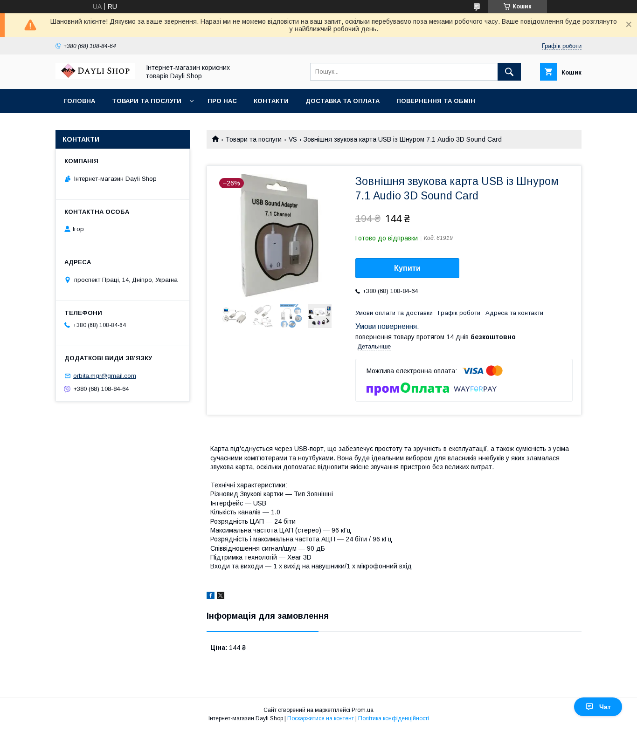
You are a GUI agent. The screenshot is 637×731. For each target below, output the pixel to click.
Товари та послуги (146, 100)
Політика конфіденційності (393, 718)
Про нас (222, 100)
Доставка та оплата (342, 100)
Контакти (271, 100)
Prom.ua (363, 710)
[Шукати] (509, 72)
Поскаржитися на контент (320, 718)
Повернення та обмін (435, 100)
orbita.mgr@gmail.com (104, 375)
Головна (79, 100)
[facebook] (211, 597)
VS (293, 139)
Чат (605, 707)
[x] (220, 597)
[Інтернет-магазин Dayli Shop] (95, 77)
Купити (407, 268)
